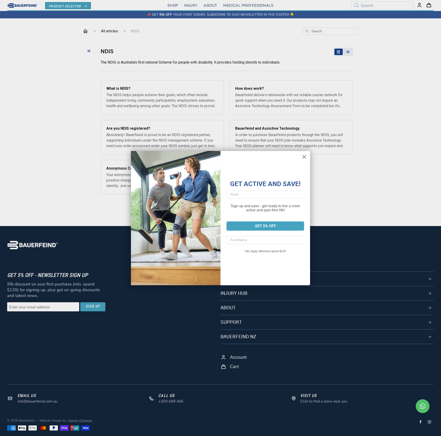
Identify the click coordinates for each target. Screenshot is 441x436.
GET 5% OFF (265, 226)
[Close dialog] (304, 157)
